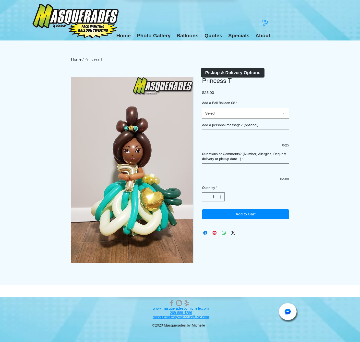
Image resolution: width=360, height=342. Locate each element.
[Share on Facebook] (205, 233)
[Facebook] (171, 303)
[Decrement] (206, 197)
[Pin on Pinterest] (214, 233)
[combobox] (245, 113)
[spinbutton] (213, 197)
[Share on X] (233, 233)
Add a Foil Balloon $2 (219, 103)
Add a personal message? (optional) (230, 125)
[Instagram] (179, 303)
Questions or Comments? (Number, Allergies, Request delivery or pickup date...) (244, 156)
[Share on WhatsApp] (224, 233)
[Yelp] (186, 303)
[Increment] (221, 197)
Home (76, 59)
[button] (188, 35)
